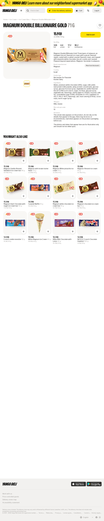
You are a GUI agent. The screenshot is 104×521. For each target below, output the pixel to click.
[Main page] (9, 11)
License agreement (68, 513)
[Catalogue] (21, 10)
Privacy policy (59, 513)
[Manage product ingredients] (88, 10)
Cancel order (88, 513)
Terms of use (42, 513)
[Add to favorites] (100, 25)
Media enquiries (50, 513)
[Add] (23, 160)
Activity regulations (97, 513)
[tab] (27, 83)
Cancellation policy (79, 513)
